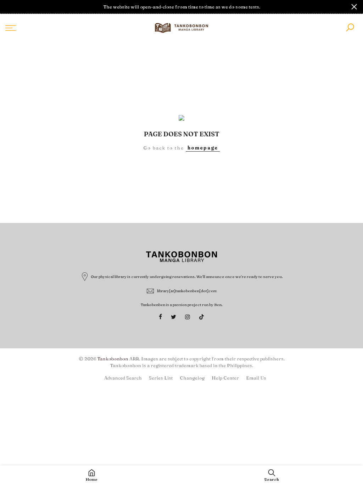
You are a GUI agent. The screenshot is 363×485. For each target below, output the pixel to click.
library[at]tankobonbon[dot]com (187, 290)
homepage (203, 148)
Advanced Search (123, 378)
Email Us (256, 378)
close (8, 7)
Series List (161, 378)
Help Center (225, 378)
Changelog (192, 378)
